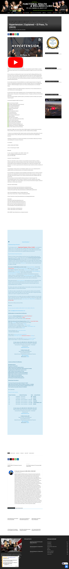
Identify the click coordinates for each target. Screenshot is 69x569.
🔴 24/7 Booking (26, 12)
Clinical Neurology (36, 21)
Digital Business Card (25, 347)
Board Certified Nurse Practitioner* (20, 334)
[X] (63, 13)
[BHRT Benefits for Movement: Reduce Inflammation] (37, 514)
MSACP (17, 308)
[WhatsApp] (15, 34)
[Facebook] (56, 13)
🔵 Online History (18, 12)
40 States (32, 335)
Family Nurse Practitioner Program (29, 338)
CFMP (31, 308)
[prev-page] (8, 532)
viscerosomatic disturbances (29, 275)
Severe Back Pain (22, 22)
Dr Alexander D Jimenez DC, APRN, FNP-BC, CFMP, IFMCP (17, 29)
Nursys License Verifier (21, 330)
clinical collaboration (20, 280)
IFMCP (29, 308)
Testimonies (26, 22)
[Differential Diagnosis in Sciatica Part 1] (26, 548)
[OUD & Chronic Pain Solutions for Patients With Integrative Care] (25, 514)
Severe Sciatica (28, 269)
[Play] (15, 62)
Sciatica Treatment (11, 22)
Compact (14, 322)
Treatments (11, 15)
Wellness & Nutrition (31, 266)
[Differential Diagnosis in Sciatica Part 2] (26, 552)
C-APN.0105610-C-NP (31, 326)
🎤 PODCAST (49, 12)
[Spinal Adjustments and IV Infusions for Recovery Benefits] (13, 514)
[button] (67, 12)
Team (12, 12)
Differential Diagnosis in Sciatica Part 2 (36, 551)
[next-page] (9, 532)
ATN (33, 308)
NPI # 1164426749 (25, 355)
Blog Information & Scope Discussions (15, 253)
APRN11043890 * (27, 325)
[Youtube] (64, 13)
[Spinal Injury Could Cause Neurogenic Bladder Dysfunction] (26, 543)
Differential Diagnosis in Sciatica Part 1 (36, 546)
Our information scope (12, 273)
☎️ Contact (55, 12)
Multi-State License (17, 335)
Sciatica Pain (45, 21)
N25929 (23, 327)
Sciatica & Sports (41, 21)
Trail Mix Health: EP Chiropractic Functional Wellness (15, 466)
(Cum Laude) (31, 339)
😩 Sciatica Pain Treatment (36, 12)
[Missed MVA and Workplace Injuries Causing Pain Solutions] (25, 525)
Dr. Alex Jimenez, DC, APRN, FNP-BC (28, 298)
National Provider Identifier (13, 392)
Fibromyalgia (17, 271)
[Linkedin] (59, 13)
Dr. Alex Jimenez (11, 308)
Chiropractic (17, 21)
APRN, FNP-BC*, (22, 308)
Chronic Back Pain (22, 21)
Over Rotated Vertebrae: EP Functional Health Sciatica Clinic (33, 466)
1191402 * (25, 323)
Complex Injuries (17, 22)
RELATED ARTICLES (11, 508)
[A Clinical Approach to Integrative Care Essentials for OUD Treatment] (13, 525)
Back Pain (15, 15)
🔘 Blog (44, 12)
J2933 (28, 356)
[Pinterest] (61, 13)
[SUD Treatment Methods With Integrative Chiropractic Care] (37, 525)
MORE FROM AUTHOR (19, 508)
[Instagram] (57, 13)
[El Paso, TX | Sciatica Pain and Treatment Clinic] (34, 6)
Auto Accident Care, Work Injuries (20, 268)
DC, (15, 308)
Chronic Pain (26, 21)
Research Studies (31, 21)
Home (9, 12)
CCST (26, 308)
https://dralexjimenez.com (18, 472)
